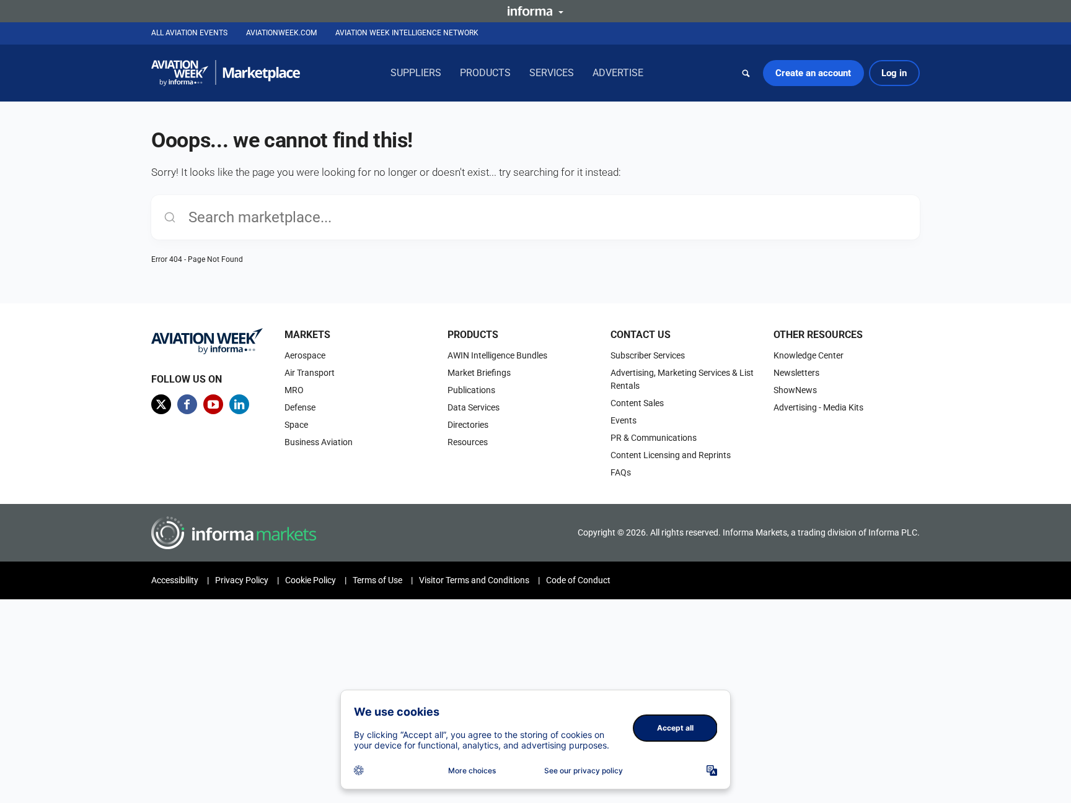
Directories (467, 425)
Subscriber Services (647, 355)
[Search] (746, 73)
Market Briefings (479, 373)
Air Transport (309, 373)
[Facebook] (187, 404)
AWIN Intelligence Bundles (497, 355)
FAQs (620, 472)
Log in (894, 73)
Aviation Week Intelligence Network (406, 32)
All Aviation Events (189, 32)
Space (296, 425)
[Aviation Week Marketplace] (225, 73)
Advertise (618, 73)
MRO (294, 390)
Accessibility (174, 580)
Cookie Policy (310, 580)
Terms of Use (377, 580)
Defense (299, 407)
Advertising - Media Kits (818, 407)
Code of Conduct (578, 580)
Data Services (473, 407)
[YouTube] (213, 404)
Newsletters (796, 373)
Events (623, 420)
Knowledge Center (809, 355)
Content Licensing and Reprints (670, 455)
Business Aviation (318, 442)
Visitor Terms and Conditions (474, 580)
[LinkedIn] (239, 404)
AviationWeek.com (281, 32)
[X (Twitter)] (161, 404)
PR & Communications (653, 438)
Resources (467, 442)
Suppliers (415, 73)
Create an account (813, 73)
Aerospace (304, 355)
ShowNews (795, 390)
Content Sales (637, 403)
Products (485, 73)
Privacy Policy (241, 580)
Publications (471, 390)
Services (551, 73)
